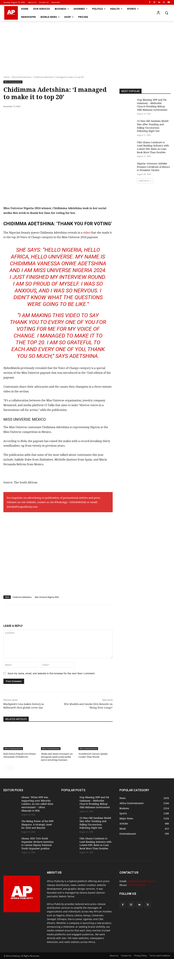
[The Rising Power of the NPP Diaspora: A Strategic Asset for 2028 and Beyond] (11, 825)
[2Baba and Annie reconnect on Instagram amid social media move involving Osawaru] (58, 738)
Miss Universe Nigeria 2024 (47, 597)
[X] (164, 2)
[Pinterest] (42, 115)
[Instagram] (154, 2)
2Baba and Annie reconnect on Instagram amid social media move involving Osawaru (57, 756)
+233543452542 (77, 502)
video (87, 232)
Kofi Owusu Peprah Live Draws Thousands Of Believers (19, 755)
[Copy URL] (66, 115)
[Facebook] (150, 2)
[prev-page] (5, 768)
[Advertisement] (87, 46)
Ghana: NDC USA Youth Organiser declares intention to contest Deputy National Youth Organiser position (37, 843)
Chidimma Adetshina (22, 597)
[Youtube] (169, 2)
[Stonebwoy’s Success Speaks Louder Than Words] (96, 738)
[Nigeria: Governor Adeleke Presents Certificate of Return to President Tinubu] (127, 167)
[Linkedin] (159, 2)
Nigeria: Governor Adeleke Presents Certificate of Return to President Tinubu (153, 167)
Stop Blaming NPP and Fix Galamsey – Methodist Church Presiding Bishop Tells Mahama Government (152, 104)
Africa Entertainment (21, 77)
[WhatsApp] (50, 115)
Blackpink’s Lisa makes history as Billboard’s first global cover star (23, 705)
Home (7, 77)
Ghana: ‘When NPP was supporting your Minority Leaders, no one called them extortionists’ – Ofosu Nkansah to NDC (37, 804)
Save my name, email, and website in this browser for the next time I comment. (51, 673)
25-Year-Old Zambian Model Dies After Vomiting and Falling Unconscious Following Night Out (152, 126)
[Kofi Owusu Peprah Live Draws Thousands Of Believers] (20, 738)
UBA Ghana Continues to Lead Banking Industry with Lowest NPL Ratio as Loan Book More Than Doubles (153, 147)
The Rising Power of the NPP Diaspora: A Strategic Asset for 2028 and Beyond (37, 824)
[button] (166, 13)
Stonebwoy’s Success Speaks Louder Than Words (93, 755)
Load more (144, 180)
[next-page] (11, 768)
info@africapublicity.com (22, 506)
